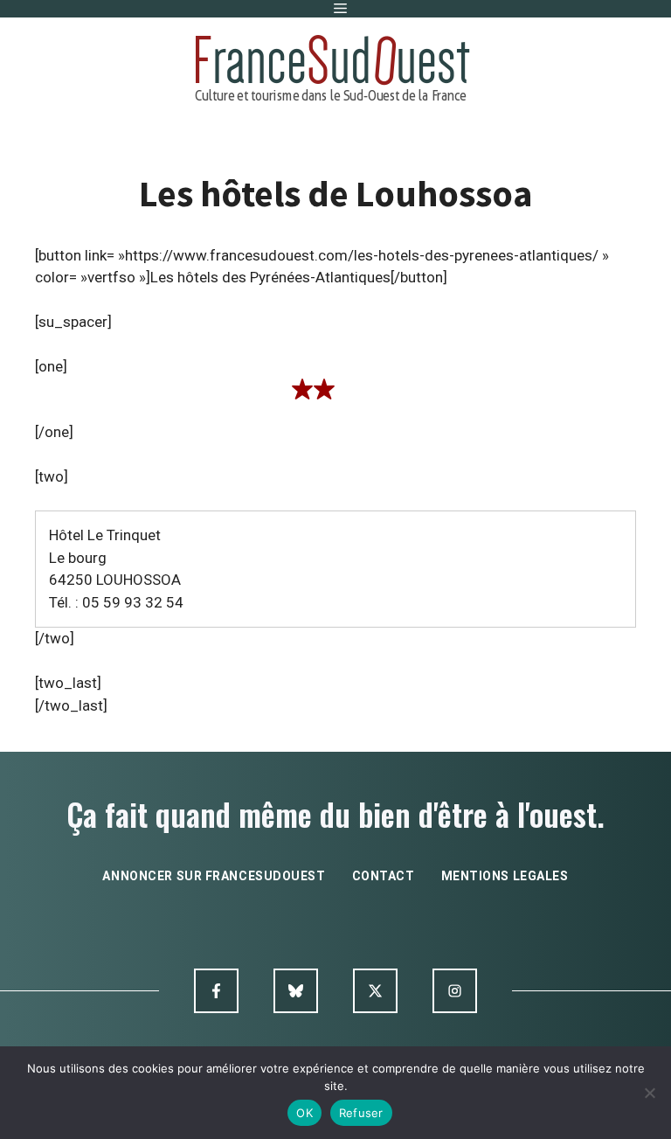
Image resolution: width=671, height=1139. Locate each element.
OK (304, 1113)
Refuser (361, 1113)
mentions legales (505, 876)
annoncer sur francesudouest (213, 876)
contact (383, 876)
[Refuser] (649, 1092)
